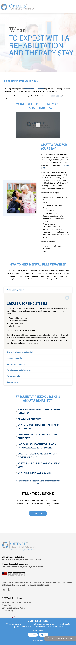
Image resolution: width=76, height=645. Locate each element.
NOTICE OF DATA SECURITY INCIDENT (17, 602)
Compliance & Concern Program (14, 608)
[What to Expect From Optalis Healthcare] (38, 125)
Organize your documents (16, 364)
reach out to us (56, 96)
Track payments (12, 382)
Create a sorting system (15, 290)
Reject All (43, 635)
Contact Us (38, 513)
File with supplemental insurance (19, 370)
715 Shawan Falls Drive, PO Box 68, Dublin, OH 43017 (22, 559)
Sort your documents (14, 358)
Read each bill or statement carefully (20, 352)
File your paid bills (13, 376)
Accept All (33, 635)
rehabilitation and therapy (34, 88)
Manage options (38, 640)
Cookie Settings (8, 610)
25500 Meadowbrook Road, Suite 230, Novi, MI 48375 (22, 566)
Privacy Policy (7, 605)
